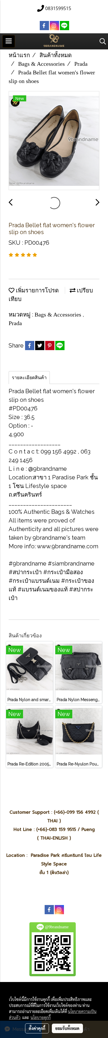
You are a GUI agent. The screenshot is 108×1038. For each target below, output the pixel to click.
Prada (15, 323)
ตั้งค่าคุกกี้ (37, 1028)
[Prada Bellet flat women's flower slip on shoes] (54, 140)
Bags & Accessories (59, 314)
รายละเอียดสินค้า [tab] (29, 377)
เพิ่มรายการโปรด (36, 290)
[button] (101, 41)
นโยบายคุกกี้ (41, 1017)
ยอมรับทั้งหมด (67, 1028)
